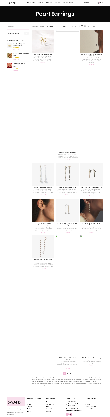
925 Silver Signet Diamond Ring (21, 54)
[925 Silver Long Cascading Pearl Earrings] (91, 210)
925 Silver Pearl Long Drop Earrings (43, 187)
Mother (51, 57)
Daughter (49, 56)
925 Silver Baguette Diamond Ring (19, 44)
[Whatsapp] (70, 414)
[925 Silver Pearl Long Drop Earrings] (43, 174)
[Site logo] (14, 2)
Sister (50, 59)
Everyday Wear (37, 60)
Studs (70, 157)
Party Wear (50, 60)
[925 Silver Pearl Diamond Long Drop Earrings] (91, 41)
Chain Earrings (73, 361)
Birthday (45, 56)
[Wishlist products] (95, 2)
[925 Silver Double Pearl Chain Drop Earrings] (67, 210)
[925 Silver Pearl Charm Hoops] (43, 41)
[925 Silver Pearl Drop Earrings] (67, 174)
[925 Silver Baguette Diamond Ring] (9, 46)
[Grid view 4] (85, 26)
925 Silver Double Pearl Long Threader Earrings (43, 224)
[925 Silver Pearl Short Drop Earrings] (91, 174)
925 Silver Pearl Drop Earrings (67, 187)
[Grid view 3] (82, 26)
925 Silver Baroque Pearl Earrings (91, 358)
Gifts (35, 56)
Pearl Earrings (45, 59)
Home (33, 26)
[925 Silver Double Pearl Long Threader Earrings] (43, 210)
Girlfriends (35, 57)
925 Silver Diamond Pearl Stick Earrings (67, 358)
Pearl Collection (40, 26)
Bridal (95, 227)
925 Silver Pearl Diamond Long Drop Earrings (91, 55)
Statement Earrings (88, 363)
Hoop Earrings (45, 57)
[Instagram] (67, 414)
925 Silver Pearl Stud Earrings (67, 152)
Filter (26, 33)
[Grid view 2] (79, 26)
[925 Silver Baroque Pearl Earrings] (91, 295)
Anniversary (39, 56)
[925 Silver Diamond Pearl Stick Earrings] (67, 295)
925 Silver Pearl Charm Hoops (43, 54)
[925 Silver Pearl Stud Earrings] (67, 90)
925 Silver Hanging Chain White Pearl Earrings (43, 260)
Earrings (40, 57)
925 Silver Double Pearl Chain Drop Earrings (67, 224)
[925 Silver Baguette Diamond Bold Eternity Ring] (9, 67)
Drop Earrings (89, 190)
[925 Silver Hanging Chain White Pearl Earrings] (43, 246)
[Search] (91, 2)
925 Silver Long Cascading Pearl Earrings (91, 224)
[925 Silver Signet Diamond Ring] (9, 56)
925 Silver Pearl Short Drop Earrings (91, 187)
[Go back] (34, 13)
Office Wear (44, 60)
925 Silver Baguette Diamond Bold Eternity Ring (19, 65)
